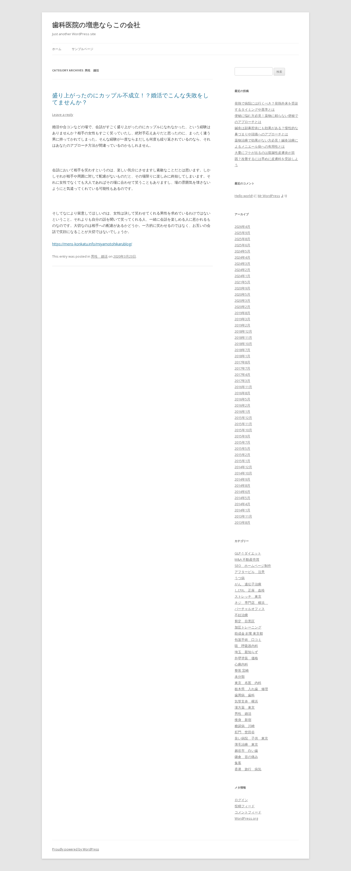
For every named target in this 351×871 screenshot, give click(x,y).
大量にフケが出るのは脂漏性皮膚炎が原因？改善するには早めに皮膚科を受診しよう (266, 158)
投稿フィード (245, 806)
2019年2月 (242, 325)
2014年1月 (242, 510)
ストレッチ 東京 (248, 596)
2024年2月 (242, 269)
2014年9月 (242, 479)
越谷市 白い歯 (246, 750)
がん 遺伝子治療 (248, 584)
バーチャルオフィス (250, 608)
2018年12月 (243, 331)
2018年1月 (242, 356)
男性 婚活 (99, 256)
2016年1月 (242, 411)
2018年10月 (243, 343)
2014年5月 (242, 497)
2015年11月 (243, 424)
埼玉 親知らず (246, 652)
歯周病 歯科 (245, 695)
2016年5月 (242, 399)
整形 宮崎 (242, 670)
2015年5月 (242, 448)
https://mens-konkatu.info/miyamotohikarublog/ (92, 243)
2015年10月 (243, 430)
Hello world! (244, 195)
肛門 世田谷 (245, 732)
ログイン (241, 800)
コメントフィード (248, 812)
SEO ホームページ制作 (253, 565)
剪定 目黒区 (245, 621)
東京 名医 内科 (248, 682)
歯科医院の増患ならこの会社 (96, 24)
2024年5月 (242, 251)
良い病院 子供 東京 (251, 738)
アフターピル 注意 (250, 571)
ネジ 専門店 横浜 (251, 602)
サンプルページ (82, 49)
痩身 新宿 (243, 719)
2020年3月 (242, 300)
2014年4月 (242, 504)
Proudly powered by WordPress (75, 849)
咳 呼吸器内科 (246, 645)
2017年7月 (242, 368)
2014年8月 (242, 485)
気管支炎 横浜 (246, 701)
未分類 (240, 676)
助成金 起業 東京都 (249, 633)
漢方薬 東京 (245, 707)
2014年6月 (242, 491)
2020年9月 (242, 288)
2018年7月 (242, 350)
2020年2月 (242, 306)
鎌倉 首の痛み (246, 756)
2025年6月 (242, 245)
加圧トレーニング (248, 627)
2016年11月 (243, 387)
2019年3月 (242, 319)
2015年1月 (242, 460)
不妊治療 (241, 615)
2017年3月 (242, 380)
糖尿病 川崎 (245, 726)
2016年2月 (242, 405)
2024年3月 (242, 263)
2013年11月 (243, 516)
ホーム (56, 49)
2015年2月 (242, 454)
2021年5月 (242, 282)
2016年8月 (242, 393)
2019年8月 (242, 313)
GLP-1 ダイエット (248, 553)
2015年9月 (242, 436)
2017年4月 (242, 374)
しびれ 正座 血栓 (250, 590)
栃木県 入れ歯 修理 (251, 689)
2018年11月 (243, 337)
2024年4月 (242, 257)
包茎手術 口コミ (248, 639)
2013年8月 (242, 522)
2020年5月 (242, 294)
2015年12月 (243, 417)
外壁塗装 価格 (246, 658)
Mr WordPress (269, 195)
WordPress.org (246, 818)
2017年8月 (242, 362)
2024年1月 (242, 276)
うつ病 (240, 578)
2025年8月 (242, 239)
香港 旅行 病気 (248, 769)
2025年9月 (242, 232)
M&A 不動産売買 (247, 559)
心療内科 (241, 664)
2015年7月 (242, 442)
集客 (238, 763)
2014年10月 (243, 473)
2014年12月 (243, 467)
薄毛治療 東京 (246, 744)
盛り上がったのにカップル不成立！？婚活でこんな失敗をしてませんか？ (130, 98)
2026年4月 (242, 226)
